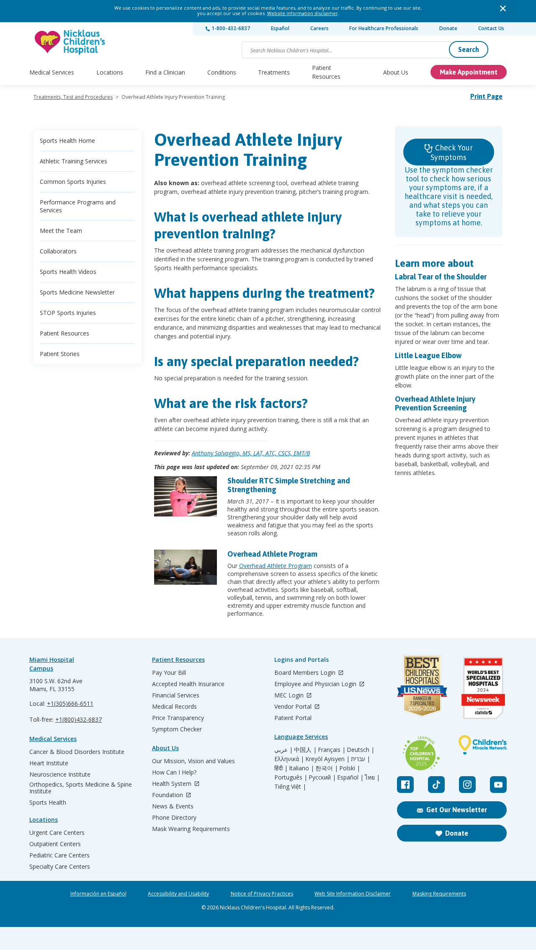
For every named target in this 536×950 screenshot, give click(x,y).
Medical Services (51, 72)
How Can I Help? (174, 772)
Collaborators (58, 251)
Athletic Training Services (73, 161)
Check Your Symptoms (451, 152)
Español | (350, 777)
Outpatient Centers (55, 844)
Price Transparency (178, 718)
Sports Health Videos (68, 272)
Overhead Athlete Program (272, 554)
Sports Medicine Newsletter (77, 292)
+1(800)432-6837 (78, 719)
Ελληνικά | (289, 759)
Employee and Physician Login (316, 684)
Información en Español (98, 894)
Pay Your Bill (169, 672)
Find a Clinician (165, 72)
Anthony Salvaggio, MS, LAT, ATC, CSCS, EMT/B (251, 453)
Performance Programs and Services (78, 206)
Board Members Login (305, 672)
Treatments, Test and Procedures (73, 97)
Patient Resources (326, 72)
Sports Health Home (67, 141)
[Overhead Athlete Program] (185, 567)
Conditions (221, 72)
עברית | (360, 759)
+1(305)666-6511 (70, 703)
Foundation (168, 795)
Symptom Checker (177, 729)
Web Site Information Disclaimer (352, 894)
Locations (109, 72)
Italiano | (301, 768)
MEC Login (289, 695)
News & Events (172, 806)
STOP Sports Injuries (68, 313)
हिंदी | (281, 768)
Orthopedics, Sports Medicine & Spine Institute (80, 788)
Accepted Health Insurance (188, 684)
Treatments (274, 72)
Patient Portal (293, 718)
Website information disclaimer (302, 13)
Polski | (349, 768)
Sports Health (47, 802)
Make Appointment (468, 72)
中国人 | (305, 749)
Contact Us (491, 28)
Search (468, 49)
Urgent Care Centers (57, 832)
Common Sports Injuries (73, 182)
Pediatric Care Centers (59, 855)
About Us (395, 72)
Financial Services (175, 695)
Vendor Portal (293, 706)
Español (280, 28)
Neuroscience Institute (59, 774)
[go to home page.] (70, 42)
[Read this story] (185, 496)
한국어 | (326, 768)
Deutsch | (360, 749)
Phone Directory (174, 817)
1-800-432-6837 (230, 28)
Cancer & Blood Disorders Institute (76, 752)
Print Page (486, 96)
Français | (331, 749)
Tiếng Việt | (290, 786)
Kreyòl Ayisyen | (327, 759)
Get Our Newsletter (456, 809)
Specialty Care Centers (59, 866)
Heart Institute (48, 763)
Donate (448, 28)
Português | (290, 777)
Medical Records (174, 706)
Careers (319, 28)
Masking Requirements (439, 894)
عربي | (283, 749)
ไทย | (372, 777)
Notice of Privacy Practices (262, 894)
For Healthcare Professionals (383, 28)
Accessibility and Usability (178, 894)
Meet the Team (61, 231)
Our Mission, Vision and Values (193, 761)
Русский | (322, 777)
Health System (172, 783)
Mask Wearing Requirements (191, 829)
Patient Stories (60, 354)
